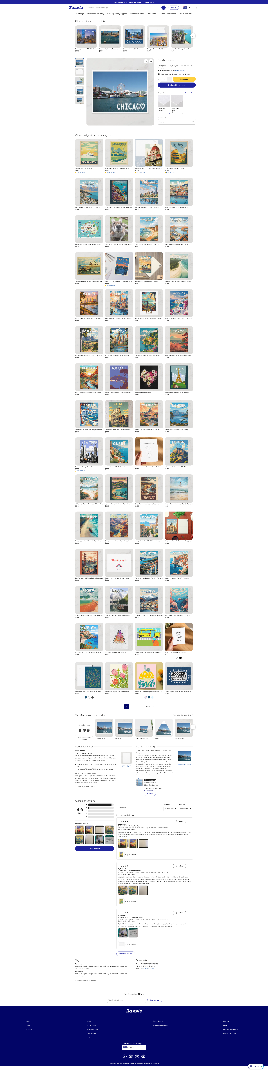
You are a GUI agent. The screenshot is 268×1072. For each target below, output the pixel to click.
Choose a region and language (132, 1044)
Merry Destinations (181, 70)
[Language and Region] (186, 7)
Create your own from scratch (126, 766)
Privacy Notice (155, 1063)
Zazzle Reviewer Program (126, 829)
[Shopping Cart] (196, 7)
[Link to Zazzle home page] (76, 7)
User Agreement (145, 1063)
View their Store (148, 791)
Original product (130, 855)
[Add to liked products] (151, 61)
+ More (138, 778)
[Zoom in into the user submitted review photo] (79, 830)
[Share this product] (146, 61)
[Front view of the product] (120, 92)
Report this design (184, 764)
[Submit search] (163, 8)
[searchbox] (125, 7)
